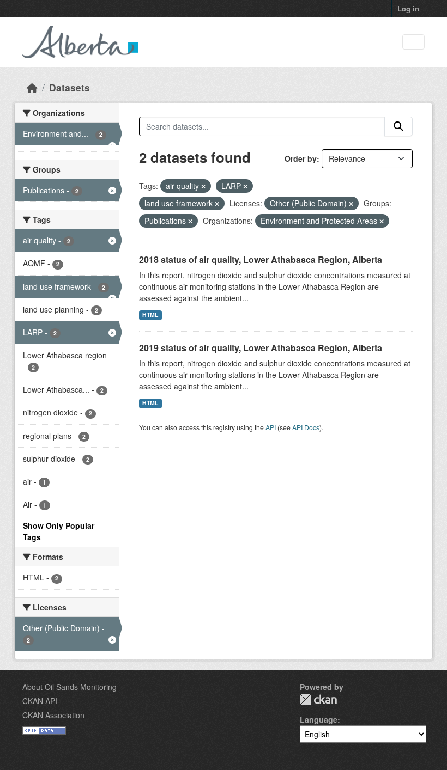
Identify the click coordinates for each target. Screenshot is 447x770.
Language (318, 719)
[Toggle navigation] (413, 42)
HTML (150, 314)
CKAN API (39, 700)
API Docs (305, 427)
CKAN (318, 699)
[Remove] (203, 186)
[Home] (32, 87)
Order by (301, 158)
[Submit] (398, 126)
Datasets (69, 87)
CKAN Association (53, 715)
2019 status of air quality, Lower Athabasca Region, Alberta (260, 347)
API (270, 427)
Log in (408, 8)
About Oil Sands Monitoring (69, 686)
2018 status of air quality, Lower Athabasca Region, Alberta (260, 259)
